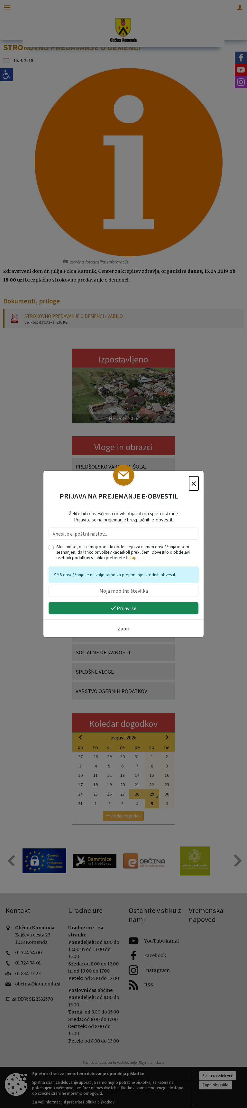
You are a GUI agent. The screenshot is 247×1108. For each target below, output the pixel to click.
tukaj (130, 557)
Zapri (123, 628)
